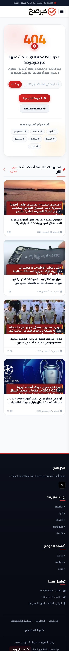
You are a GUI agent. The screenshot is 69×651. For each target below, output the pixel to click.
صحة (60, 569)
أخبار (61, 513)
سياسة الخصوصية (21, 621)
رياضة (60, 556)
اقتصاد (59, 520)
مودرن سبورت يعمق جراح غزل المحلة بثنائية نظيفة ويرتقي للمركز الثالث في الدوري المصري (36, 342)
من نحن (53, 621)
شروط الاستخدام (34, 630)
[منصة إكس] (62, 485)
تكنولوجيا (58, 527)
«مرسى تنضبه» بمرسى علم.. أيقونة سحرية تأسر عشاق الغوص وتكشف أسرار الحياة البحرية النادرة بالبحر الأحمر (36, 223)
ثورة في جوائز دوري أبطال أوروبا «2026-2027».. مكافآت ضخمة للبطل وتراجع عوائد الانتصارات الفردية (34, 402)
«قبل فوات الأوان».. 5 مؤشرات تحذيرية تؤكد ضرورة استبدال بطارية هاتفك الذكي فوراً (36, 281)
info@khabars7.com (50, 591)
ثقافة (59, 533)
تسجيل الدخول (19, 3)
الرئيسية (58, 507)
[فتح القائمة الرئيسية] (61, 11)
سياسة (59, 562)
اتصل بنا (40, 621)
